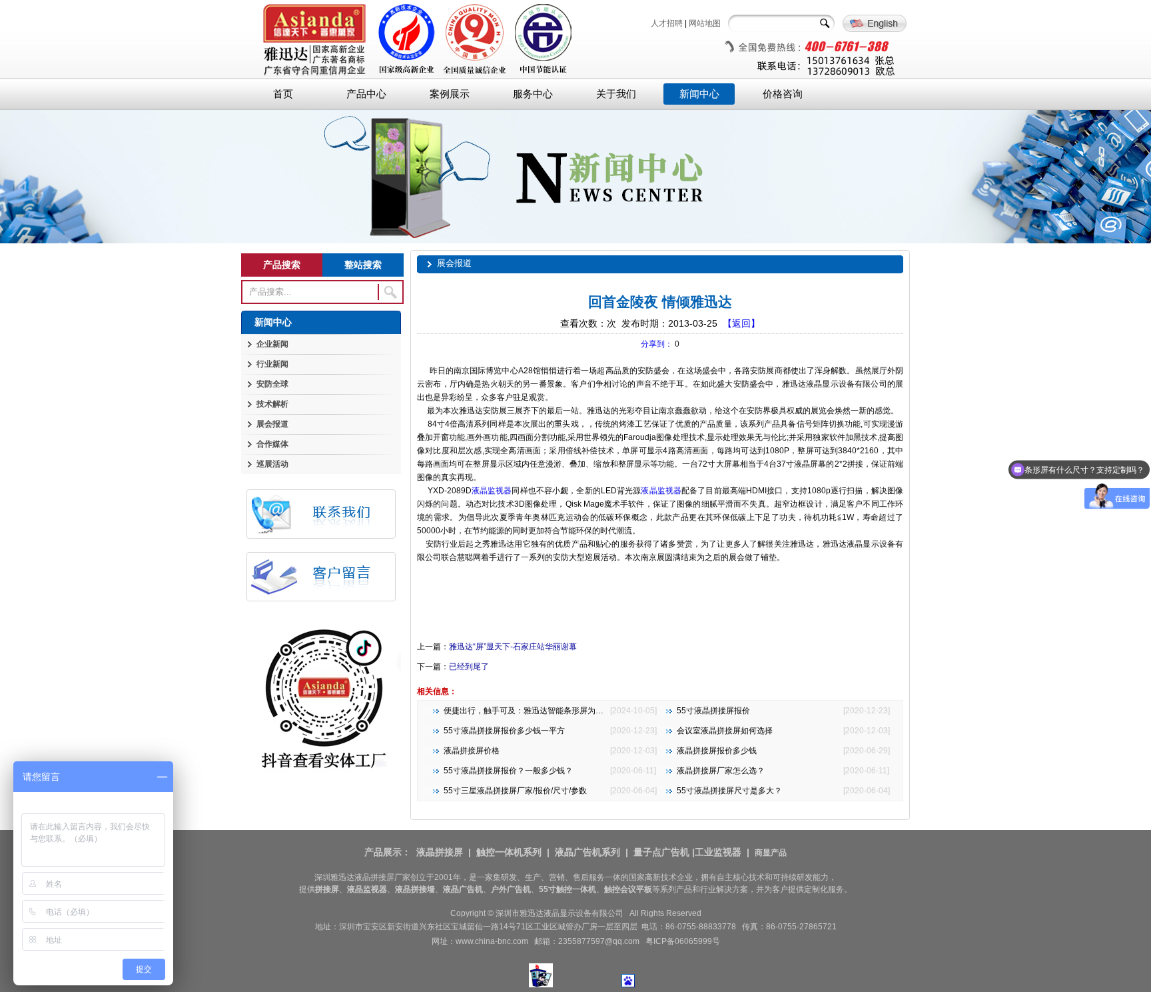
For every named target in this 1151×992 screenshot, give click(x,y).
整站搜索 (363, 264)
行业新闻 (272, 364)
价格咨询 (783, 94)
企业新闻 (272, 344)
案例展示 (450, 94)
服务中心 (533, 94)
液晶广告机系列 (587, 852)
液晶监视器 (492, 490)
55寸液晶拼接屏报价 (713, 710)
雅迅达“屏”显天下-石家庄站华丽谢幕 (513, 646)
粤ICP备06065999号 (682, 941)
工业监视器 (718, 852)
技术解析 (272, 404)
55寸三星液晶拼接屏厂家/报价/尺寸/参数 (515, 790)
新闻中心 (699, 94)
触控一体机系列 (509, 852)
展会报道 (272, 424)
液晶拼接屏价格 (472, 750)
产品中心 (366, 94)
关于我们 (616, 94)
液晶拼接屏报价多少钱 (717, 750)
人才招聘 (667, 23)
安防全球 (272, 384)
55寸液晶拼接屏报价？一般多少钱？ (508, 770)
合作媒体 (272, 444)
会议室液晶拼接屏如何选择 (725, 730)
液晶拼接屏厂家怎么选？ (721, 770)
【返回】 (741, 323)
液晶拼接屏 (439, 852)
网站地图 (705, 23)
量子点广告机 (661, 852)
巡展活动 (272, 464)
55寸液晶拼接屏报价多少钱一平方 (504, 730)
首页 (283, 94)
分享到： (657, 344)
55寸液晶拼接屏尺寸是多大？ (729, 790)
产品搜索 (281, 264)
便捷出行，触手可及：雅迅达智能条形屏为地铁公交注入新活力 (555, 710)
